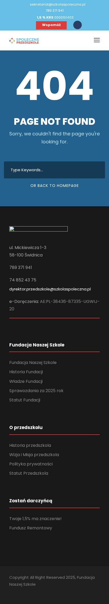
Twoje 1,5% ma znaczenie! (35, 519)
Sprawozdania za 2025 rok (36, 391)
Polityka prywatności (31, 464)
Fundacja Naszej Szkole (33, 362)
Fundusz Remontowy (30, 528)
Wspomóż (51, 24)
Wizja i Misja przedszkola (34, 455)
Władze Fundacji (26, 381)
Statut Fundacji (24, 400)
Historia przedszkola (30, 445)
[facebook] (28, 24)
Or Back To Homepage (54, 185)
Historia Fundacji (26, 372)
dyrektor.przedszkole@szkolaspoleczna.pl (50, 289)
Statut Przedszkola (28, 473)
